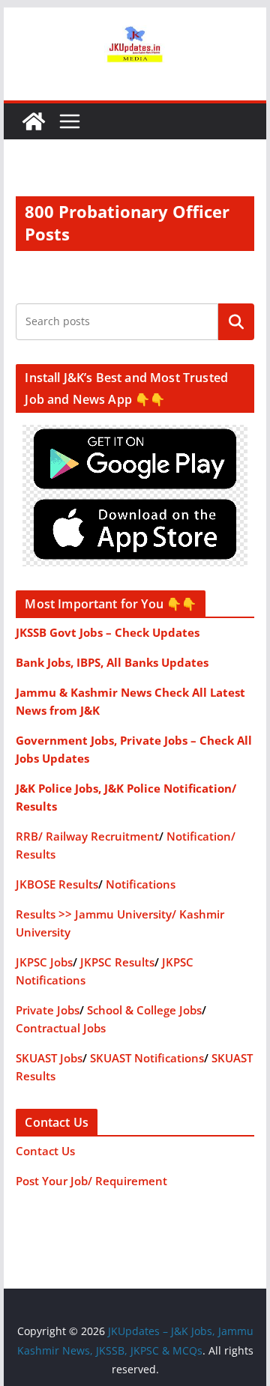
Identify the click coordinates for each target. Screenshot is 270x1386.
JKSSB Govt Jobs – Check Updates (108, 632)
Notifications (141, 884)
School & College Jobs (144, 1009)
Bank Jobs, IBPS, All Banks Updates (112, 662)
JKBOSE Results (57, 884)
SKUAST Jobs (49, 1057)
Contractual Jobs (61, 1027)
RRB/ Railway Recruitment (87, 836)
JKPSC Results (117, 961)
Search (236, 321)
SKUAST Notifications (147, 1057)
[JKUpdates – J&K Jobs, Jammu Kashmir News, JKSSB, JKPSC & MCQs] (34, 121)
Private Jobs (48, 1009)
